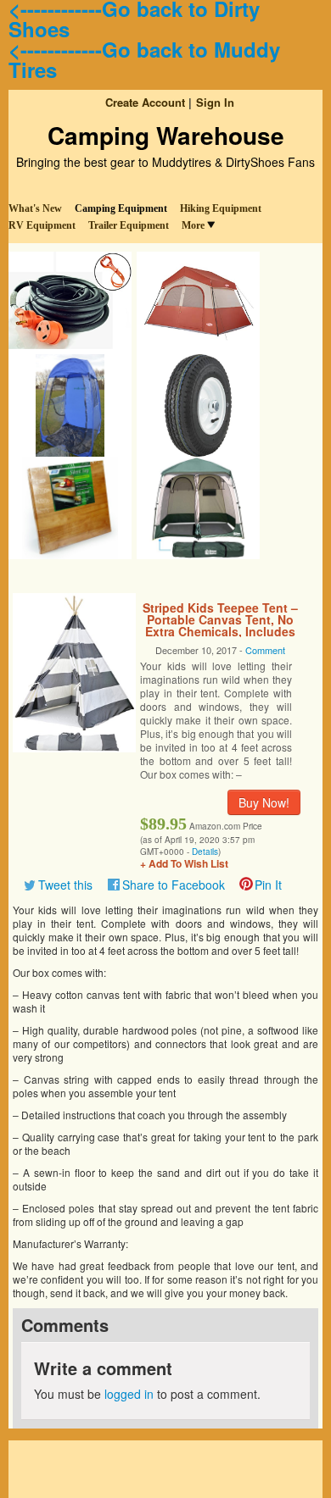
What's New (35, 208)
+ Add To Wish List (184, 863)
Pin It (268, 884)
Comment (265, 650)
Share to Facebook (173, 884)
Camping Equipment (121, 208)
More (193, 225)
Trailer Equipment (128, 225)
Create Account (145, 102)
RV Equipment (42, 225)
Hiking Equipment (220, 208)
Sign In (215, 102)
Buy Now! (263, 802)
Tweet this (65, 884)
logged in (129, 1393)
